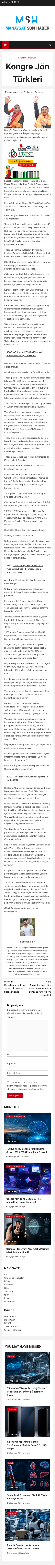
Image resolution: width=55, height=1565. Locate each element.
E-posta (11, 1063)
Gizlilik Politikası (12, 1329)
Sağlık (10, 1463)
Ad (9, 1054)
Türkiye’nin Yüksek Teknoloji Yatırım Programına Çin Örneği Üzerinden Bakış (26, 1391)
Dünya (7, 1281)
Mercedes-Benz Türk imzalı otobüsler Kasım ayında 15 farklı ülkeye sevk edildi (40, 988)
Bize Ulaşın (9, 1301)
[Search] (50, 45)
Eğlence (8, 1298)
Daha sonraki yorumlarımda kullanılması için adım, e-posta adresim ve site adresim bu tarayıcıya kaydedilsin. (27, 1085)
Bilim (6, 1287)
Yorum (11, 1017)
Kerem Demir (13, 92)
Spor (6, 1294)
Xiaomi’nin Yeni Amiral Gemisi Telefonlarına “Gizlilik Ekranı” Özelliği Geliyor (27, 1445)
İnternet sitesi (13, 1073)
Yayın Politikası (11, 1326)
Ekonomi (8, 1284)
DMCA (7, 1323)
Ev (5, 1274)
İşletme (11, 1356)
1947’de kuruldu (28, 663)
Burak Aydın (24, 1157)
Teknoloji (8, 1291)
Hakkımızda (10, 1316)
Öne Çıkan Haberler (27, 58)
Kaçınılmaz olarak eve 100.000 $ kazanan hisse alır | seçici (14, 986)
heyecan (8, 280)
